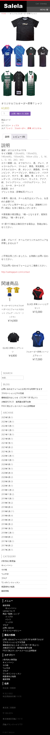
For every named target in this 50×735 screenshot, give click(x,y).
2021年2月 (5, 451)
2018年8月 (5, 537)
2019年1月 (5, 528)
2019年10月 (6, 498)
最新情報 (5, 591)
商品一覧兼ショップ (11, 613)
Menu (43, 9)
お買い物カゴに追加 (20, 113)
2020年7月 (5, 468)
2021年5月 (5, 447)
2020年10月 (6, 460)
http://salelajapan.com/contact (15, 271)
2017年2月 (5, 550)
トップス (15, 125)
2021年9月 (5, 438)
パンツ (8, 619)
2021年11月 (6, 434)
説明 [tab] (7, 136)
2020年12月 (6, 456)
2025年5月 (5, 417)
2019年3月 (5, 520)
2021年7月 (5, 443)
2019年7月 (5, 503)
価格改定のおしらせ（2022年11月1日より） (20, 397)
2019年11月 (6, 494)
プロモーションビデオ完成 (12, 393)
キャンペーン (7, 565)
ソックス (9, 622)
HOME (3, 13)
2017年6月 (5, 545)
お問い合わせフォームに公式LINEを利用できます (21, 389)
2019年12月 (6, 490)
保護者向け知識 (7, 586)
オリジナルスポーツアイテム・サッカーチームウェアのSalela (13, 6)
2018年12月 (6, 532)
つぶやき (5, 574)
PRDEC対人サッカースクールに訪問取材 (18, 406)
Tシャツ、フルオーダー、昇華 (18, 128)
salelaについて (9, 611)
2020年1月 (5, 485)
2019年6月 (5, 507)
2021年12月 (6, 430)
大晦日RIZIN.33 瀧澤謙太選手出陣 (16, 401)
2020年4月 (5, 477)
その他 (4, 569)
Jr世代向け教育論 (8, 561)
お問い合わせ (8, 627)
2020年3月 (5, 481)
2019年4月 (5, 515)
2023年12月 (6, 421)
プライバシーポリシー (12, 630)
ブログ (4, 578)
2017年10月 (6, 541)
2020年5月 (5, 473)
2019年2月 (5, 524)
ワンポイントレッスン (10, 582)
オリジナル (36, 128)
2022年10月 (6, 426)
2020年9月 (5, 464)
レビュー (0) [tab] (19, 136)
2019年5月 (5, 511)
